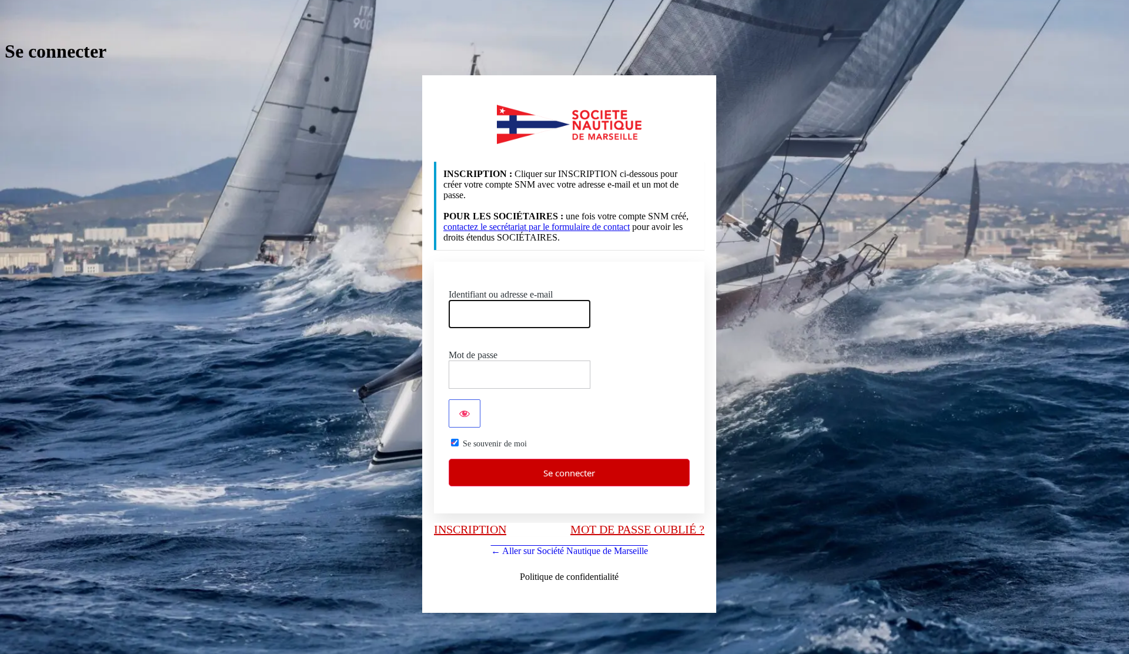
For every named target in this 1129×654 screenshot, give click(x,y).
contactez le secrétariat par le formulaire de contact (536, 227)
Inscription (470, 529)
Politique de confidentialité (569, 577)
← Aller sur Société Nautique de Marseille (569, 551)
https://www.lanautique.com (569, 124)
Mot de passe (473, 355)
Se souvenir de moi (495, 443)
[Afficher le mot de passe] (464, 413)
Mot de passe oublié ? (637, 529)
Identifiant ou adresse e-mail (501, 294)
